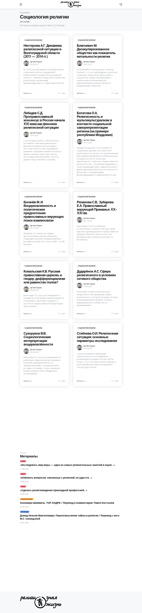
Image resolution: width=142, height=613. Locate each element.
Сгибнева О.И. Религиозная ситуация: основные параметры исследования (97, 337)
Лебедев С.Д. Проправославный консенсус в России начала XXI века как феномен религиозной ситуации (44, 120)
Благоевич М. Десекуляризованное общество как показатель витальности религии (96, 50)
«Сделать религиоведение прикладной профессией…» (53, 490)
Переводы (24, 512)
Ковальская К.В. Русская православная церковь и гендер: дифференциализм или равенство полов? (44, 276)
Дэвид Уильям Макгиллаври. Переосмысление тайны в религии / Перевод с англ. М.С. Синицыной (70, 517)
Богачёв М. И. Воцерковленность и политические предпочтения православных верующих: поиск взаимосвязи (44, 211)
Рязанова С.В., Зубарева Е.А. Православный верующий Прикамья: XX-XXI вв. (97, 207)
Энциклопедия (26, 499)
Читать (27, 93)
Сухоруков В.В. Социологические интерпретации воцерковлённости (38, 338)
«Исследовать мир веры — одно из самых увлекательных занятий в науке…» (67, 465)
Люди (23, 461)
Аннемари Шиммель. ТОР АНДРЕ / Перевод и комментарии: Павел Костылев (67, 502)
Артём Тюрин (36, 61)
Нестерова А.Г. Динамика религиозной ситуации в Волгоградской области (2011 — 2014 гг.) (43, 50)
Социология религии (33, 40)
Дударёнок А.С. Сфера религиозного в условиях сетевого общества (96, 275)
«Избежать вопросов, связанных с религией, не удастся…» (56, 477)
